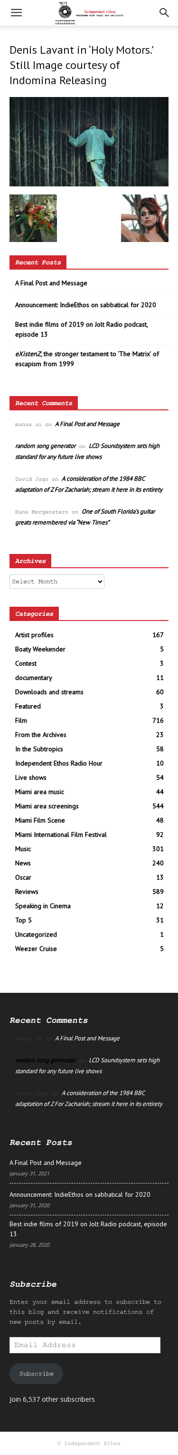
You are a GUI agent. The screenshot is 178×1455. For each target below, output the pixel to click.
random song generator (45, 446)
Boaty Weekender (40, 649)
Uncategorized (36, 934)
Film (21, 720)
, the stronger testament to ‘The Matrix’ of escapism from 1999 (87, 358)
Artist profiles (34, 634)
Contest (26, 663)
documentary (33, 677)
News (23, 863)
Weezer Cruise (36, 948)
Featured (28, 706)
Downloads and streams (49, 692)
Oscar (23, 877)
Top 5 (23, 920)
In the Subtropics (39, 749)
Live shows (31, 777)
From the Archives (40, 734)
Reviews (26, 891)
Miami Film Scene (40, 820)
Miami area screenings (47, 806)
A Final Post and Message (51, 283)
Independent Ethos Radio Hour (59, 763)
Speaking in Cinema (43, 906)
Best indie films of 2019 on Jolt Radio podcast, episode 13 (81, 329)
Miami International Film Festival (61, 834)
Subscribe (36, 1373)
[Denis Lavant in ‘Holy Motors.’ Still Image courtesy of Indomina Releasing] (89, 184)
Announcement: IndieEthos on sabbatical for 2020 (85, 305)
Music (23, 848)
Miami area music (39, 791)
